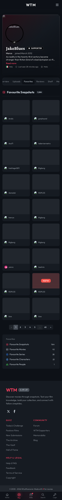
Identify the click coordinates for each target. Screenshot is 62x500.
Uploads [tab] (16, 81)
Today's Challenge (14, 425)
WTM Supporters (41, 430)
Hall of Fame (12, 450)
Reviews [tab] (40, 81)
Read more (11, 63)
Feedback (10, 468)
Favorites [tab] (28, 81)
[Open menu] (57, 4)
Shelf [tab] (50, 81)
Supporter (36, 48)
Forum (36, 425)
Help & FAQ (11, 463)
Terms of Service (14, 473)
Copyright (10, 477)
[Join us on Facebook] (14, 411)
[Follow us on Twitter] (8, 411)
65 (45, 327)
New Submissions (14, 435)
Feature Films (12, 430)
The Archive (12, 440)
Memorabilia (39, 435)
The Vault (10, 445)
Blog (35, 440)
